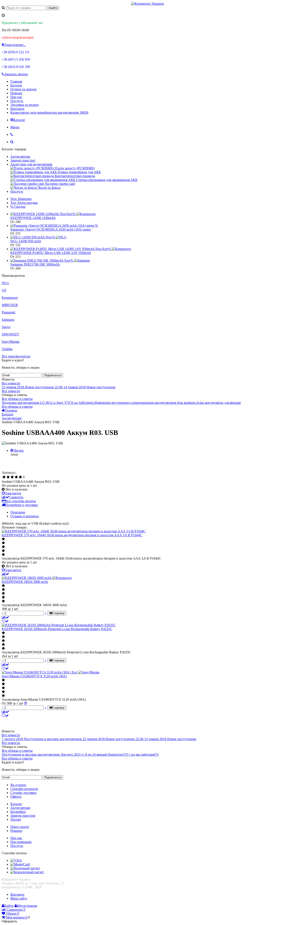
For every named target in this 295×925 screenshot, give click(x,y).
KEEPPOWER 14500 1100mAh (33, 218)
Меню (14, 127)
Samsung (8, 319)
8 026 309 (16, 67)
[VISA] (16, 860)
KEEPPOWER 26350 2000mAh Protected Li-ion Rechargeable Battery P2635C (57, 629)
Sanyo (6, 327)
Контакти (17, 108)
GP (4, 290)
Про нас (16, 97)
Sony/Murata (10, 341)
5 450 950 (16, 59)
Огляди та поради (23, 89)
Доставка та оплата (24, 105)
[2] (8, 477)
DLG (5, 283)
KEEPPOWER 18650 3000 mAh (25, 582)
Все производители (16, 356)
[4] (16, 477)
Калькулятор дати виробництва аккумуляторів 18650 (49, 112)
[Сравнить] (5, 574)
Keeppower (10, 297)
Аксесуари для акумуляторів (31, 164)
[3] (12, 477)
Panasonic (9, 312)
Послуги (16, 101)
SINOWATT (10, 334)
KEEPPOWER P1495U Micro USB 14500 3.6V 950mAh (50, 253)
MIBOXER (10, 305)
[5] (20, 477)
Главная (16, 81)
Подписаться (52, 375)
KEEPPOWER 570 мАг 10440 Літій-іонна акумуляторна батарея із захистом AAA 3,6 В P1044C (72, 535)
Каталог (16, 85)
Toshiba (7, 349)
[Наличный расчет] (25, 868)
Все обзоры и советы (17, 399)
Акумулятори (20, 156)
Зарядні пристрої (22, 160)
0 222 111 (16, 52)
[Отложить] (5, 621)
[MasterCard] (20, 864)
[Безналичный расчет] (27, 872)
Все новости (11, 383)
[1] (4, 477)
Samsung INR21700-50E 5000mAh (35, 264)
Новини (16, 93)
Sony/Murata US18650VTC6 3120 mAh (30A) (34, 676)
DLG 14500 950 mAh (25, 241)
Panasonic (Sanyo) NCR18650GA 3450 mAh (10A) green (50, 229)
